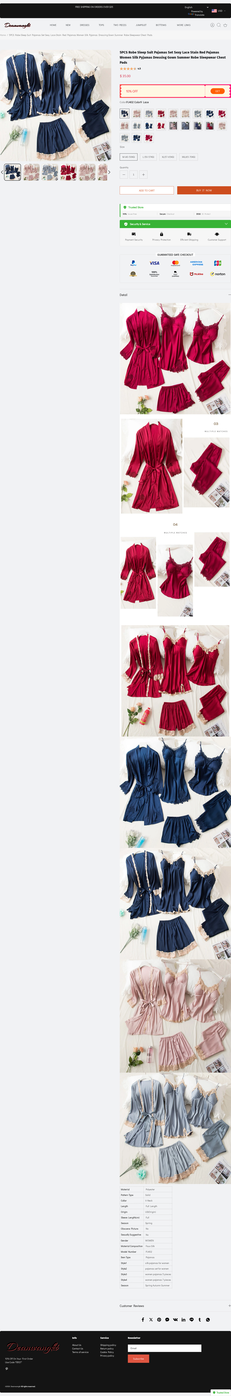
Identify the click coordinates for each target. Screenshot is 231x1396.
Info (74, 1337)
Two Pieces (119, 25)
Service (104, 1337)
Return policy (106, 1348)
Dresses (84, 25)
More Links (183, 25)
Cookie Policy (107, 1352)
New (68, 25)
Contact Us (77, 1348)
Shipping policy (108, 1345)
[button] (2, 172)
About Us (76, 1345)
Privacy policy (107, 1355)
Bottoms (161, 25)
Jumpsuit (141, 25)
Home (53, 25)
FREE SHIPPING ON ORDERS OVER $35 (94, 6)
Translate (199, 14)
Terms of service (80, 1352)
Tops (101, 25)
